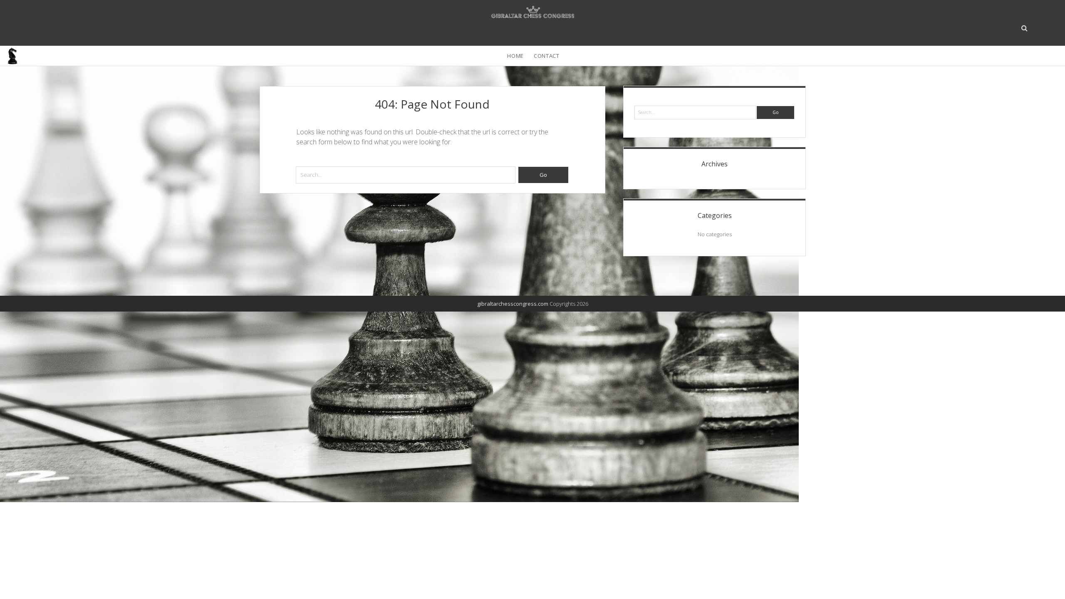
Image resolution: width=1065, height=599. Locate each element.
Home (515, 55)
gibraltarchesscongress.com (512, 303)
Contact (547, 55)
